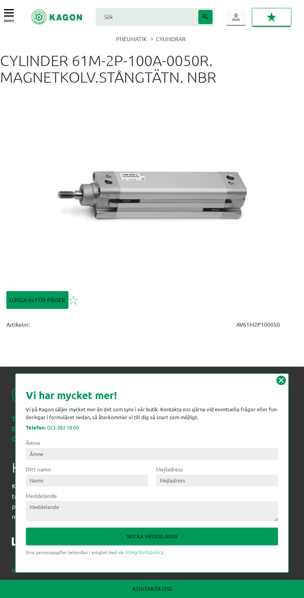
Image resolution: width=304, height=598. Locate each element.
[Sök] (205, 17)
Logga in (236, 17)
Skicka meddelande (152, 536)
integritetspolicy (144, 552)
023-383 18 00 (52, 427)
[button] (11, 13)
